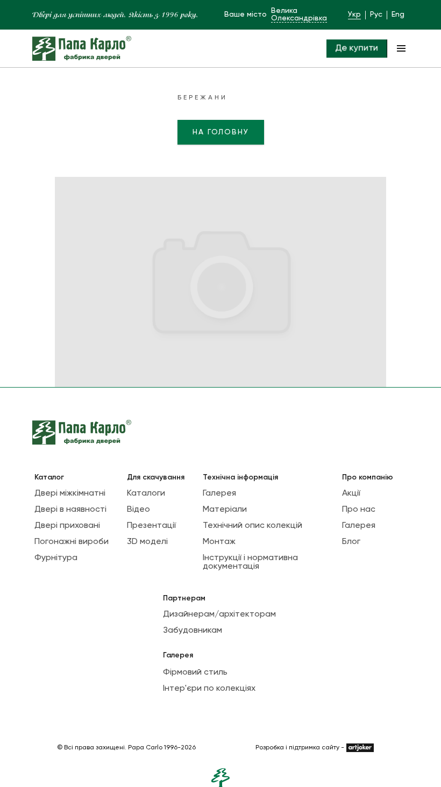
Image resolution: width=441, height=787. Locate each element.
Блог (351, 542)
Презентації (151, 525)
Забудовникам (192, 630)
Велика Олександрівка (299, 14)
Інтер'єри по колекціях (209, 688)
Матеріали (225, 509)
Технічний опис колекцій (252, 525)
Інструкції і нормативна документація (250, 562)
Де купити (357, 48)
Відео (138, 509)
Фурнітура (55, 558)
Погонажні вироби (71, 542)
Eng (398, 14)
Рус (376, 14)
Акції (351, 493)
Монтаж (219, 542)
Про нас (358, 509)
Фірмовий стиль (195, 672)
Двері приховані (67, 525)
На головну (221, 132)
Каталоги (146, 493)
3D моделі (147, 542)
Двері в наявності (70, 509)
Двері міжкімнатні (69, 493)
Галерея (219, 493)
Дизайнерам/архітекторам (219, 614)
